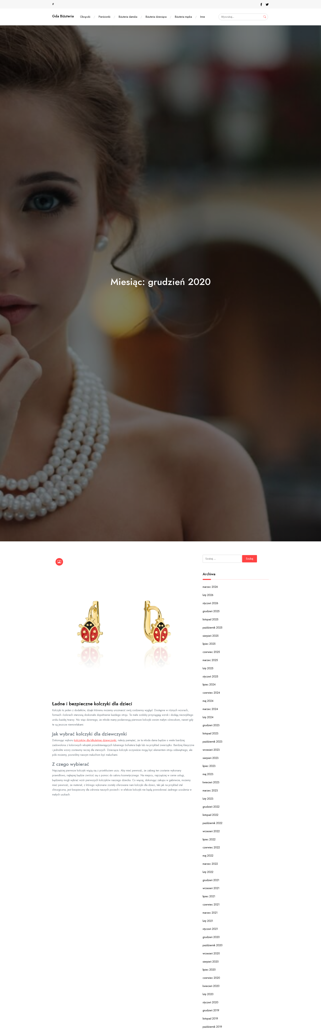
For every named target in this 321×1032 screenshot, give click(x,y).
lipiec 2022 (209, 839)
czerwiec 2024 (211, 693)
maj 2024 (208, 701)
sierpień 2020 (211, 962)
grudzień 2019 (211, 1010)
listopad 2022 (210, 815)
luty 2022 (208, 872)
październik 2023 (212, 742)
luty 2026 (208, 595)
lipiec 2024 (209, 684)
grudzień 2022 (211, 807)
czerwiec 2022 (211, 847)
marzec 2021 (210, 913)
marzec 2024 (210, 709)
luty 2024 (208, 717)
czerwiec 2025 (211, 652)
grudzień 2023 (211, 725)
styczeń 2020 (210, 1002)
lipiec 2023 (209, 766)
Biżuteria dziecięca (156, 17)
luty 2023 (208, 799)
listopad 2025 (210, 619)
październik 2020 (213, 945)
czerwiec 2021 (211, 904)
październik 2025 (212, 628)
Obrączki (85, 17)
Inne (202, 17)
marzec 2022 (210, 864)
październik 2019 (212, 1027)
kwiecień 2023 (211, 782)
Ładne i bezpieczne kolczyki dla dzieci (92, 703)
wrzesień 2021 (211, 888)
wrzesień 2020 (211, 953)
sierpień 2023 (211, 758)
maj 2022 (208, 856)
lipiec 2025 (209, 644)
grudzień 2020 (211, 937)
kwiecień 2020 (211, 986)
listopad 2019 (210, 1018)
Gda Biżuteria (63, 16)
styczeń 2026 (210, 603)
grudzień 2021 (211, 880)
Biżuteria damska (128, 17)
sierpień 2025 (211, 636)
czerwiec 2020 (211, 978)
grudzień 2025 (211, 611)
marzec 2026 (210, 587)
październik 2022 (212, 823)
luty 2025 (208, 668)
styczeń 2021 (210, 929)
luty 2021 (208, 921)
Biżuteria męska (183, 17)
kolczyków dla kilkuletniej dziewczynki (95, 740)
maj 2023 (208, 774)
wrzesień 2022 (211, 831)
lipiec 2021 (209, 896)
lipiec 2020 (209, 970)
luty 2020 (208, 994)
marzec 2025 (210, 660)
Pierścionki (104, 17)
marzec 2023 (210, 790)
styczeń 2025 (210, 676)
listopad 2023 (210, 733)
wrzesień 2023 (211, 750)
